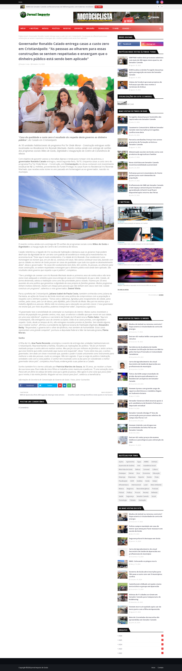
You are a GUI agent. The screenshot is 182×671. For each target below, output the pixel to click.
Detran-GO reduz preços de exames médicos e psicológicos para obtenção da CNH (146, 439)
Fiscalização (123, 481)
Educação (156, 473)
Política (129, 492)
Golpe (155, 481)
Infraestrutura (124, 485)
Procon (137, 492)
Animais (154, 462)
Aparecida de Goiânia (126, 466)
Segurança (130, 496)
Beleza (137, 469)
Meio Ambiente (156, 485)
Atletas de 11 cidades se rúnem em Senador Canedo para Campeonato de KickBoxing (145, 597)
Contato (160, 668)
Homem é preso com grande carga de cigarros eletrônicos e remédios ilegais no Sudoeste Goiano (145, 390)
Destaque (122, 473)
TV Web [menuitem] (115, 28)
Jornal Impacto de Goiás (39, 668)
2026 (141, 636)
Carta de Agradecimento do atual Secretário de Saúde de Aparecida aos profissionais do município (144, 364)
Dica (138, 473)
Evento (149, 477)
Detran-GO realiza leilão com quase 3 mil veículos (146, 337)
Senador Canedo (143, 496)
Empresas (131, 477)
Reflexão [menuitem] (90, 28)
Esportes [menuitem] (78, 28)
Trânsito (133, 500)
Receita (145, 492)
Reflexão (154, 492)
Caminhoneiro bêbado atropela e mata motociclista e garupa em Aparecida (145, 585)
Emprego (122, 477)
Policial (121, 492)
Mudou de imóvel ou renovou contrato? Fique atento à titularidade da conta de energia (145, 326)
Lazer (146, 485)
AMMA (146, 462)
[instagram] (161, 2)
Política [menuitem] (56, 28)
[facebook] (157, 2)
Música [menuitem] (45, 28)
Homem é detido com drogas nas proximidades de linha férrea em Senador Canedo (142, 427)
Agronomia (130, 462)
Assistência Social (149, 466)
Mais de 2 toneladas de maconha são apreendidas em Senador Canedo (144, 618)
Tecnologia (123, 500)
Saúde (121, 496)
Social (154, 496)
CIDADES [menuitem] (125, 28)
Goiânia (139, 481)
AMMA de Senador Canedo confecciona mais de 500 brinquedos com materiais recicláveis (59, 7)
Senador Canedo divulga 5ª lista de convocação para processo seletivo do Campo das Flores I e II (145, 415)
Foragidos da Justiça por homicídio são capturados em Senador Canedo (145, 118)
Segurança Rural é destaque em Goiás (144, 538)
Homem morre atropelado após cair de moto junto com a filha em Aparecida (145, 608)
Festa (156, 477)
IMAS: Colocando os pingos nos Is (143, 561)
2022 (141, 653)
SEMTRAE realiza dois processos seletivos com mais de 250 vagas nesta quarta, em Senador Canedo (146, 60)
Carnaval (146, 469)
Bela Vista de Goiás (125, 469)
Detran (131, 473)
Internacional (136, 485)
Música (121, 489)
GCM (132, 481)
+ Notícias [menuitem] (33, 28)
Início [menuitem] (23, 28)
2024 (141, 644)
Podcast (155, 489)
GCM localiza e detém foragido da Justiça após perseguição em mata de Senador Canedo (146, 72)
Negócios (130, 489)
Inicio (20, 2)
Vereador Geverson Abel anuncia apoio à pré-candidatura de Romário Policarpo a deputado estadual (146, 403)
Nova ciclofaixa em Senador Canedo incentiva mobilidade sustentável (144, 163)
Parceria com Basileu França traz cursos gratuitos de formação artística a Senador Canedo (145, 142)
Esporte (141, 477)
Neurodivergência (143, 489)
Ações (121, 462)
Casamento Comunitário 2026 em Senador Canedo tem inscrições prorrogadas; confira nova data (146, 129)
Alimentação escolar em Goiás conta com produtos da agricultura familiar (146, 153)
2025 (141, 640)
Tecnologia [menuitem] (103, 28)
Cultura (155, 469)
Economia (146, 473)
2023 (141, 649)
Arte (138, 466)
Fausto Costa (24, 64)
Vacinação (142, 500)
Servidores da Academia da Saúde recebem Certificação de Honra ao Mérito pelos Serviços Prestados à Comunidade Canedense (146, 350)
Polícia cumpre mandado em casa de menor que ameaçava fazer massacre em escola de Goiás (146, 528)
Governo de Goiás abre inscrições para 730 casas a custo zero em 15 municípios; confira (145, 574)
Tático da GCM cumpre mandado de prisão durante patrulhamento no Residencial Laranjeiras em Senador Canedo (143, 377)
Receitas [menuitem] (67, 28)
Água (139, 462)
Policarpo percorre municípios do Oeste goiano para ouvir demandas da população (145, 175)
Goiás (147, 481)
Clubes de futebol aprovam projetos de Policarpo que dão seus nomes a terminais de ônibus (145, 84)
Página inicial (23, 36)
